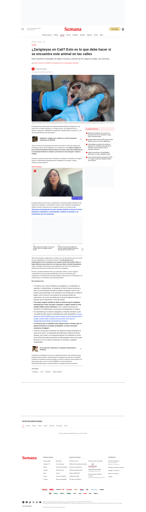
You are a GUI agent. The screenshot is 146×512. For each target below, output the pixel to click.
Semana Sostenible (61, 479)
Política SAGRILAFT (74, 473)
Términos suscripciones (75, 467)
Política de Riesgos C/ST (76, 470)
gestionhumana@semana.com (96, 477)
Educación (59, 461)
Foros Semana (60, 464)
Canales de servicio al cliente (116, 467)
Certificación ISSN (74, 476)
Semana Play (47, 461)
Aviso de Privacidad (28, 506)
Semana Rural (60, 470)
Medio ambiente (57, 371)
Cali (44, 41)
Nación (39, 41)
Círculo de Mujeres (61, 476)
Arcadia (45, 470)
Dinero (45, 467)
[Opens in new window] (27, 502)
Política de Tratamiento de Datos (78, 464)
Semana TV (46, 464)
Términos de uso (73, 461)
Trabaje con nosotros (113, 470)
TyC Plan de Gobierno (75, 479)
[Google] (23, 502)
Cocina (58, 473)
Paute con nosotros (113, 473)
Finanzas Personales (61, 467)
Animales (47, 371)
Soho (44, 473)
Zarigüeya (35, 371)
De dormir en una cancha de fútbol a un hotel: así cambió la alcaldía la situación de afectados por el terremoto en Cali (68, 248)
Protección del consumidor (95, 461)
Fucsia (45, 476)
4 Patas (45, 479)
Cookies (110, 476)
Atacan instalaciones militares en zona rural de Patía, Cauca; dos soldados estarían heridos (43, 248)
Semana (34, 41)
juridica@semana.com (94, 471)
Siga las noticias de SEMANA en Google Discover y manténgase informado (55, 63)
